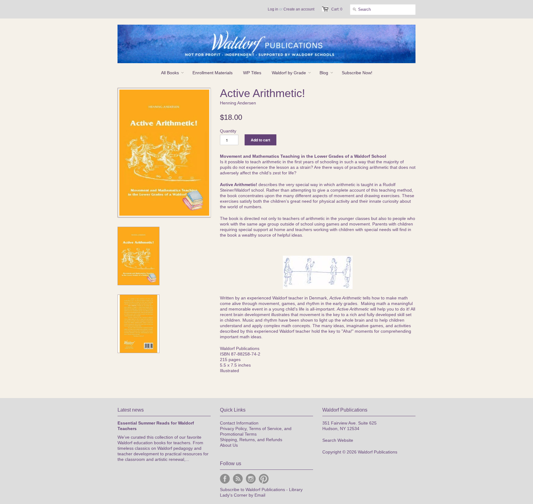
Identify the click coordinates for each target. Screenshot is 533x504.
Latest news (131, 410)
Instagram (251, 479)
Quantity (228, 130)
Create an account (298, 9)
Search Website (337, 440)
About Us (229, 445)
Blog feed (238, 479)
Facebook (225, 479)
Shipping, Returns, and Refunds (251, 439)
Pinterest (264, 479)
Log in (273, 9)
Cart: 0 (336, 9)
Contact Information (239, 423)
